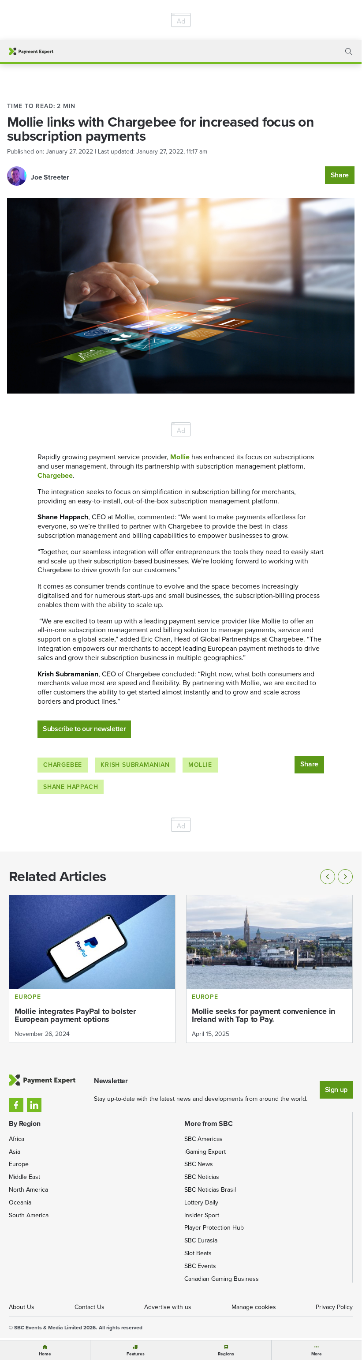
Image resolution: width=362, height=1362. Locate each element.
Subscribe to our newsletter (84, 729)
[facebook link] (16, 1105)
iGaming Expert (205, 1151)
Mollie (200, 764)
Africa (16, 1139)
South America (29, 1215)
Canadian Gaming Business (221, 1278)
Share (340, 175)
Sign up (336, 1089)
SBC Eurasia (200, 1240)
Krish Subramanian (135, 764)
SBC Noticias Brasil (210, 1189)
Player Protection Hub (214, 1227)
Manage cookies (253, 1307)
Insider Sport (201, 1215)
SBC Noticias (201, 1177)
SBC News (198, 1164)
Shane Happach (70, 787)
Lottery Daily (201, 1202)
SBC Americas (203, 1139)
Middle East (24, 1177)
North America (28, 1189)
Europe (19, 1164)
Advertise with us (167, 1307)
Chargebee (62, 764)
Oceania (20, 1202)
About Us (21, 1307)
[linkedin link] (34, 1105)
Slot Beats (198, 1253)
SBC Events (200, 1266)
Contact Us (89, 1307)
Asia (14, 1151)
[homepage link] (31, 51)
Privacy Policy (334, 1307)
